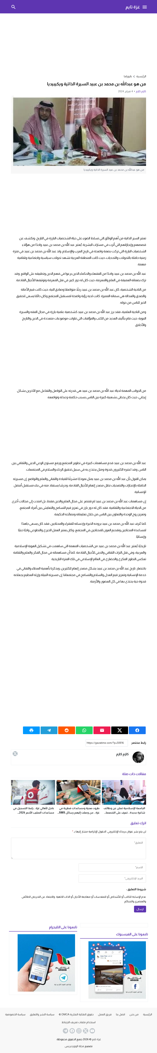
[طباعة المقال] (31, 730)
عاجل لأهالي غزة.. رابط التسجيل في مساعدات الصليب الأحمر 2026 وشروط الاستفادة (33, 812)
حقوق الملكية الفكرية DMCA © (76, 1014)
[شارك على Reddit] (66, 730)
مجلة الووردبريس (74, 1046)
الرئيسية (147, 1014)
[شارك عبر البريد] (101, 730)
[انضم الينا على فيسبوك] (72, 1030)
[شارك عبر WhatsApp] (84, 730)
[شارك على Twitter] (119, 730)
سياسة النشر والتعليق (42, 1014)
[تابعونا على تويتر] (85, 1030)
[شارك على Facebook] (137, 730)
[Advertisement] (78, 43)
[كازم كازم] (138, 757)
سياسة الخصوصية (15, 1014)
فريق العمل (105, 1014)
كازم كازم (141, 91)
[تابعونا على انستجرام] (78, 1030)
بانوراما (128, 76)
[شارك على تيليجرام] (49, 730)
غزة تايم (133, 6)
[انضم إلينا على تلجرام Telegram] (65, 1030)
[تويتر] (15, 754)
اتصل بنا (120, 1014)
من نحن (134, 1014)
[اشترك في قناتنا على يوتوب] (92, 1030)
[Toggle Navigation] (144, 6)
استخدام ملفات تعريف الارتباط (79, 1022)
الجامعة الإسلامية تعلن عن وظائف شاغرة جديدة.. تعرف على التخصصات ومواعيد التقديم (124, 812)
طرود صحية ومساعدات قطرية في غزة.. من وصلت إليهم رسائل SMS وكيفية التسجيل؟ (79, 812)
